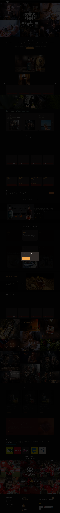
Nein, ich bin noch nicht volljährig (34, 258)
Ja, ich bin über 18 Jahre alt (26, 258)
